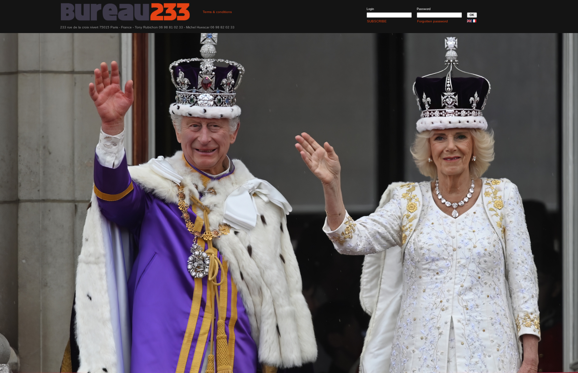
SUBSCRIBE (377, 21)
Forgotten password (432, 21)
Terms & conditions (217, 12)
